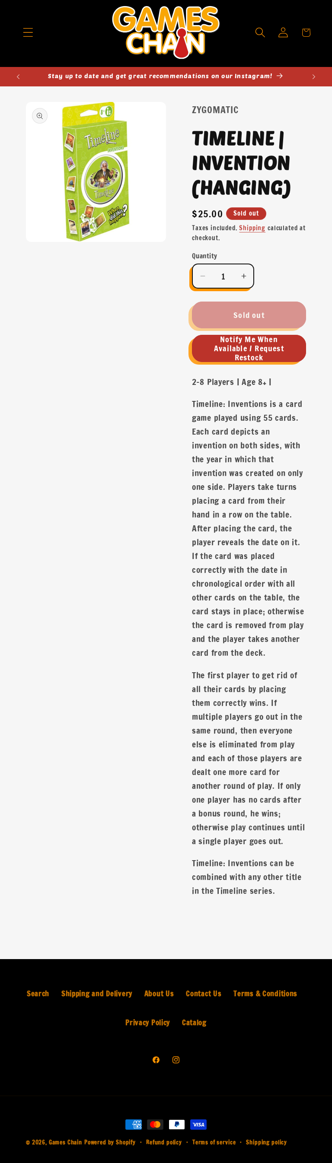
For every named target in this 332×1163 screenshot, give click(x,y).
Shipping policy (266, 1142)
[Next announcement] (313, 76)
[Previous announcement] (18, 76)
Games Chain (65, 1142)
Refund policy (164, 1142)
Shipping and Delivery (96, 993)
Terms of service (214, 1142)
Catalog (194, 1022)
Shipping (252, 227)
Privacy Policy (147, 1022)
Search (38, 993)
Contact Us (203, 993)
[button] (27, 32)
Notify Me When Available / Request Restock (249, 348)
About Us (159, 993)
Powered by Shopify (110, 1142)
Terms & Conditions (265, 993)
